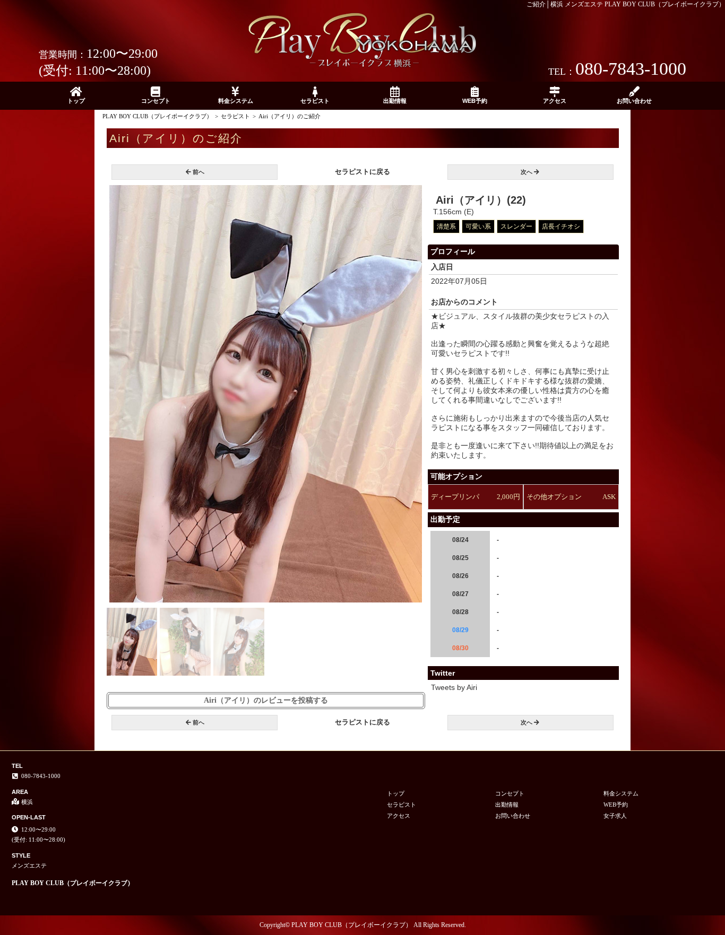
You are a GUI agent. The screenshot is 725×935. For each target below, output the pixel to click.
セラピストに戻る (362, 172)
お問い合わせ (634, 101)
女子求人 (615, 815)
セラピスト (315, 101)
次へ (526, 172)
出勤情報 (395, 101)
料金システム (235, 101)
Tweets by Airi (454, 687)
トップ (76, 101)
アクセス (554, 101)
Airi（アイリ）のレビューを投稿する (266, 700)
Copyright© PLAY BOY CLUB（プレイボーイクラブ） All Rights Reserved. (363, 925)
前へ (198, 172)
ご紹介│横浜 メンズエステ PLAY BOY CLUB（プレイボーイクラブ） (626, 4)
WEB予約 (474, 101)
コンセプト (155, 101)
